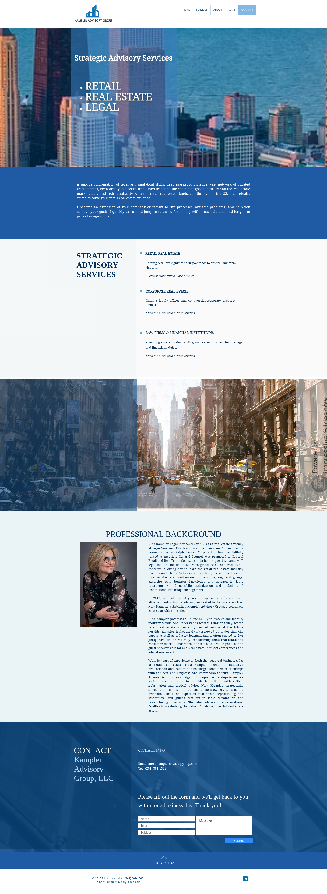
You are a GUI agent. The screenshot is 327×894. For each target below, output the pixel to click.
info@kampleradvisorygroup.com (172, 764)
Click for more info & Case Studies (170, 313)
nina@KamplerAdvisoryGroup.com (118, 882)
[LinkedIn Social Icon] (245, 878)
